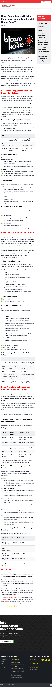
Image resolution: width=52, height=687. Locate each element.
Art (6, 599)
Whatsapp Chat (7, 641)
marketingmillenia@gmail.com (17, 677)
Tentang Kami (4, 659)
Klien (2, 663)
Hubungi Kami (4, 667)
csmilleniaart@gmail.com (16, 675)
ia (4, 599)
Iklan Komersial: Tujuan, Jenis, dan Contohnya (43, 25)
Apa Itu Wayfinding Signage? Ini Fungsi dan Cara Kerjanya (43, 42)
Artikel (2, 665)
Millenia (6, 601)
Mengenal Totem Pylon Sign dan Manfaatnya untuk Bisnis (43, 50)
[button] (49, 2)
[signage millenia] (46, 660)
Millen (2, 599)
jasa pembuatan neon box (13, 597)
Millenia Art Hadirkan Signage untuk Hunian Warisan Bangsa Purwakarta (43, 34)
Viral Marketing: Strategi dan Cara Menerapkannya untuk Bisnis (43, 59)
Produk (2, 661)
